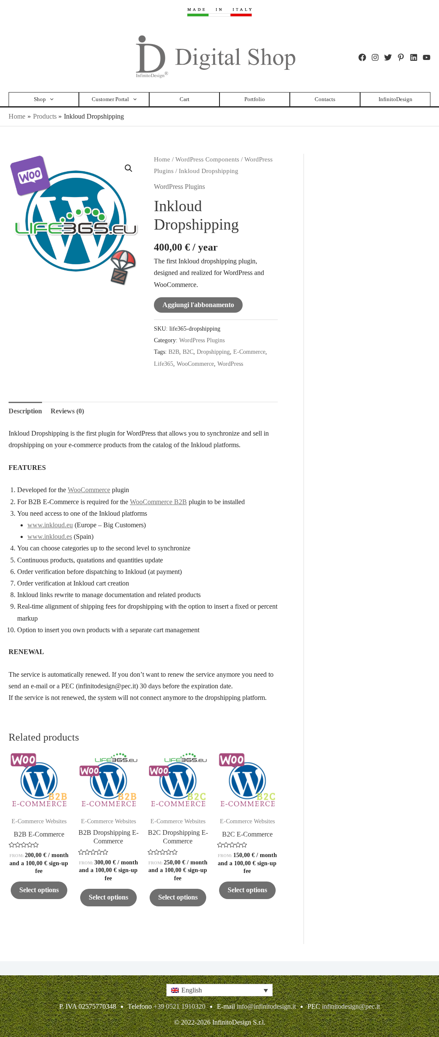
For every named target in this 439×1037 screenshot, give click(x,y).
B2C (188, 351)
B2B (173, 351)
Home (162, 159)
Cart (184, 99)
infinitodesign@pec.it (351, 1006)
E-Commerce (249, 351)
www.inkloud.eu (50, 525)
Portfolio (254, 99)
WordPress (230, 363)
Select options (39, 890)
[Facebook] (362, 57)
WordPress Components (207, 159)
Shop (40, 99)
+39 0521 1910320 (179, 1006)
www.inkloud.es (49, 536)
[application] (50, 99)
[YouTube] (426, 57)
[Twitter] (388, 57)
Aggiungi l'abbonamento (198, 304)
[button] (128, 168)
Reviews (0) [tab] (67, 411)
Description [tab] (25, 411)
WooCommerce (195, 363)
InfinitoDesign (395, 99)
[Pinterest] (401, 57)
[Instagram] (375, 57)
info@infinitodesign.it (266, 1006)
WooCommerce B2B (158, 501)
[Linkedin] (414, 57)
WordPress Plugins (179, 186)
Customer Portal (110, 99)
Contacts (325, 99)
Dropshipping (213, 351)
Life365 (163, 363)
